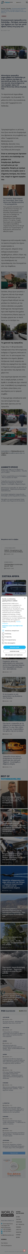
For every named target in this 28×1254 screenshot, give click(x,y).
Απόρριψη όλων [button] (14, 651)
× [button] (24, 598)
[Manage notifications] (24, 1250)
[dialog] (14, 627)
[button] (14, 626)
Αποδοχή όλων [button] (14, 647)
